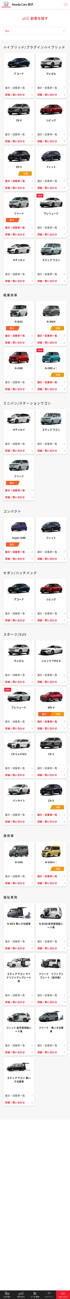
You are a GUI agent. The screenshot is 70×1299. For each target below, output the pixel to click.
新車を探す (21, 1294)
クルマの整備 (35, 1294)
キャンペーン (49, 1294)
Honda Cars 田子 (22, 4)
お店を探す (7, 1294)
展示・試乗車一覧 (15, 181)
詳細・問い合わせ (15, 95)
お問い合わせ (63, 1294)
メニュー (65, 4)
